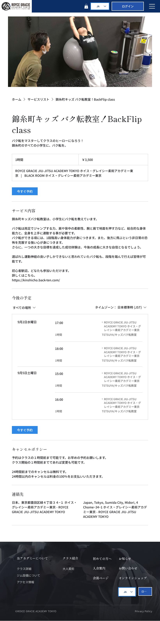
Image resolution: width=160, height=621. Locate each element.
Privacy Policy (143, 611)
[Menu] (152, 6)
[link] (25, 191)
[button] (86, 6)
